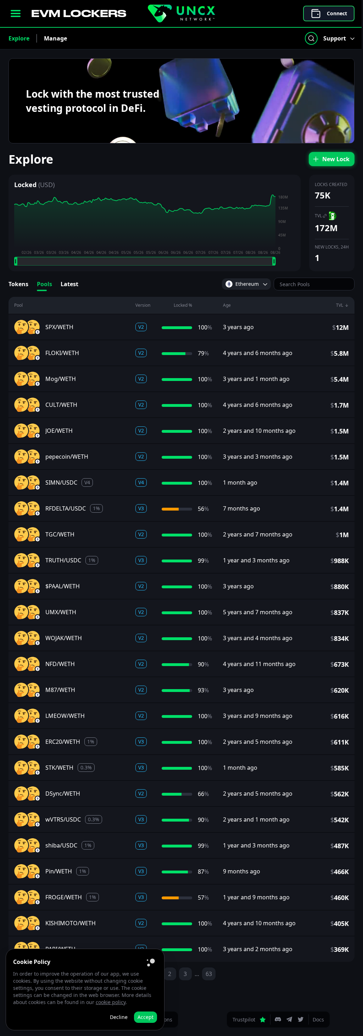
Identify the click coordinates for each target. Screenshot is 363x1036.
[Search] (311, 38)
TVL (318, 216)
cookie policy (110, 1002)
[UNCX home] (181, 13)
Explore (19, 38)
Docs (318, 1019)
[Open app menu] (16, 13)
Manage (55, 38)
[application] (154, 230)
